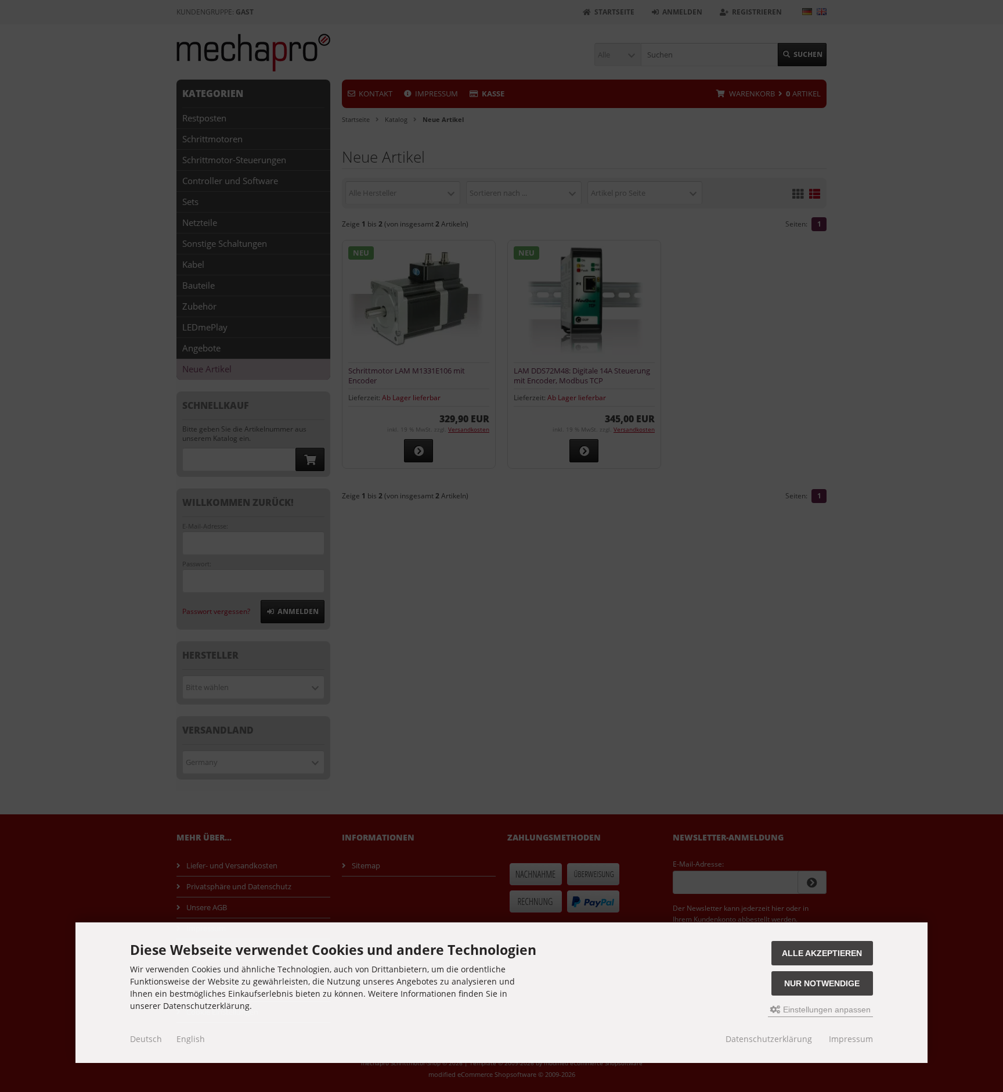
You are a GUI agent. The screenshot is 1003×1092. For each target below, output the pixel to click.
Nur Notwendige (822, 983)
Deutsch (146, 1038)
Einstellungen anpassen (826, 1009)
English (190, 1038)
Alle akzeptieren (822, 953)
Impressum (851, 1038)
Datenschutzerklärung (769, 1038)
